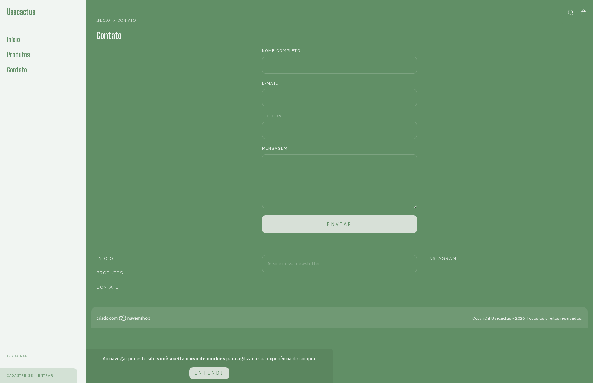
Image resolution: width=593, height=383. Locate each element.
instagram (17, 356)
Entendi (209, 373)
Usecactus (21, 12)
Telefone (273, 115)
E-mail (270, 83)
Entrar (45, 375)
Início (13, 39)
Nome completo (281, 50)
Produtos (18, 54)
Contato (17, 69)
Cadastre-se (20, 375)
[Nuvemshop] (123, 319)
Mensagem (275, 148)
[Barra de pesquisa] (570, 12)
